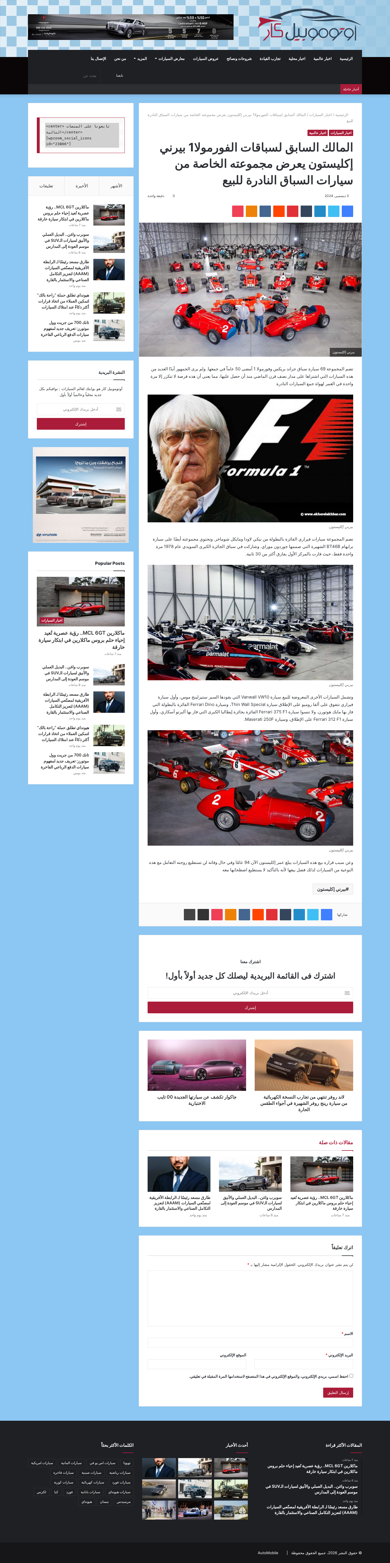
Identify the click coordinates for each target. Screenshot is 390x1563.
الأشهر (116, 185)
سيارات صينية (91, 1472)
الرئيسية (347, 58)
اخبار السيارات (320, 114)
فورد (69, 1492)
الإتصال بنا (98, 58)
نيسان (104, 1501)
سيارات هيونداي (119, 1492)
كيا (56, 1492)
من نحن (120, 58)
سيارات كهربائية (92, 1482)
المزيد (142, 58)
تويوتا (126, 1463)
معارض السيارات (171, 58)
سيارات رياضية (119, 1472)
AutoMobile (268, 1552)
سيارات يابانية (90, 1492)
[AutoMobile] (309, 25)
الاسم (347, 1333)
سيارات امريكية (42, 1463)
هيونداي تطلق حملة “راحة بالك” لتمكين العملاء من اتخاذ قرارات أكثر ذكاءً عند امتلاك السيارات (63, 301)
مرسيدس (123, 1501)
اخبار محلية (297, 58)
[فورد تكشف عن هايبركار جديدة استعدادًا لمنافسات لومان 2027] (195, 1510)
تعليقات (46, 185)
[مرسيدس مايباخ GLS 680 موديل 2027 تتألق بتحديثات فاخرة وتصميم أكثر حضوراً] (231, 1510)
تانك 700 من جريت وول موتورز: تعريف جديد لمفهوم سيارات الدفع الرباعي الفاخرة (65, 328)
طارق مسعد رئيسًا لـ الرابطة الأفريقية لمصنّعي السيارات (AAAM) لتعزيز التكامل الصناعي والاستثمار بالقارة (179, 1203)
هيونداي (86, 1501)
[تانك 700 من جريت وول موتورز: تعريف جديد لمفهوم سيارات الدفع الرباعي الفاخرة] (109, 330)
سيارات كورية (63, 1482)
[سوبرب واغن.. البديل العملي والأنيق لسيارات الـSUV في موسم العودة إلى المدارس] (250, 1174)
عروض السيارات (206, 58)
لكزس (41, 1492)
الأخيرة (82, 185)
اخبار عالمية (322, 58)
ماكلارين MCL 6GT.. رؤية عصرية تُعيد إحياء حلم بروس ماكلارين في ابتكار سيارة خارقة (321, 1203)
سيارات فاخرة (63, 1472)
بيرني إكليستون (331, 889)
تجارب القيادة (270, 58)
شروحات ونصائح (239, 58)
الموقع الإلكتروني (233, 1355)
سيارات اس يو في (102, 1463)
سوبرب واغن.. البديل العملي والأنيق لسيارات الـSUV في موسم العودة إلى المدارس (251, 1203)
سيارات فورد (121, 1482)
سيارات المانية (71, 1463)
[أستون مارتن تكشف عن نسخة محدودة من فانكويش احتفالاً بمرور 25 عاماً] (159, 1489)
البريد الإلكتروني (339, 1355)
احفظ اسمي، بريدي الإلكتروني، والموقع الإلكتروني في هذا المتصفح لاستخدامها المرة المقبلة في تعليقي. (268, 1376)
